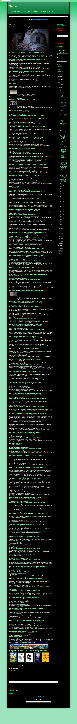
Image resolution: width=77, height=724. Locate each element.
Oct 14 (61, 204)
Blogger (48, 704)
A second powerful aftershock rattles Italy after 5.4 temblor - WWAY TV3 (27, 202)
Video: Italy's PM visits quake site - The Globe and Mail (23, 197)
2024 (59, 69)
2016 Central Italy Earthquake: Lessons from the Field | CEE (24, 65)
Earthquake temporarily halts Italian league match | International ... (26, 301)
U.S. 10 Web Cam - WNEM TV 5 (17, 602)
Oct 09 (61, 213)
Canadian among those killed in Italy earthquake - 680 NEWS (24, 209)
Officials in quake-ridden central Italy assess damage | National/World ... (27, 406)
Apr (59, 236)
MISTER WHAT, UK (61, 44)
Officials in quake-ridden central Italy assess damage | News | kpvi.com (27, 237)
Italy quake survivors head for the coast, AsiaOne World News (25, 432)
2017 (59, 81)
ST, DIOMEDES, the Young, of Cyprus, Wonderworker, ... (63, 180)
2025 (59, 67)
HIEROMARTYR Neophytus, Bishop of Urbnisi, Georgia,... (63, 128)
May (60, 234)
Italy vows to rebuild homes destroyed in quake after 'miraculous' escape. (28, 164)
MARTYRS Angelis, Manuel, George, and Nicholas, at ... (64, 163)
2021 (59, 74)
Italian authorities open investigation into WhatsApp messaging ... (26, 260)
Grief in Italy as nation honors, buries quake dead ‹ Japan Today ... (26, 243)
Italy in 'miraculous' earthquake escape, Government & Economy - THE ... (28, 159)
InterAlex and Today (14, 690)
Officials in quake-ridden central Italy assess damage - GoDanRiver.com (27, 413)
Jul (59, 231)
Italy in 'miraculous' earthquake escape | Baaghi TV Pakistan (24, 279)
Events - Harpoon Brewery (16, 636)
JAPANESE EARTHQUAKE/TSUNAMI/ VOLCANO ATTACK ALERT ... (26, 485)
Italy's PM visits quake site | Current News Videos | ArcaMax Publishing (27, 566)
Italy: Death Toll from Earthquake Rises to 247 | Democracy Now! (26, 324)
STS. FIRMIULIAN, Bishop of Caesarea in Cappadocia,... (63, 156)
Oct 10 (61, 211)
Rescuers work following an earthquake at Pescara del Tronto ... (25, 448)
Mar (60, 238)
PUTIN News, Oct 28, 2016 (63, 103)
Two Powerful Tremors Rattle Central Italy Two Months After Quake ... (27, 153)
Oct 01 (61, 226)
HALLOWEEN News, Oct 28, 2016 (63, 115)
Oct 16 (61, 201)
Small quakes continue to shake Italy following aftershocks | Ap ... (26, 364)
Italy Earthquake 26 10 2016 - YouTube (19, 89)
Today (13, 6)
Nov (60, 85)
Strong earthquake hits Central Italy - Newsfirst (21, 78)
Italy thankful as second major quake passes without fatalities (25, 142)
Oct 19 (61, 196)
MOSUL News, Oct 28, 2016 (63, 124)
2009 (59, 253)
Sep (60, 228)
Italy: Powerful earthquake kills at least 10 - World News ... (24, 336)
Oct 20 (61, 194)
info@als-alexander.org (18, 651)
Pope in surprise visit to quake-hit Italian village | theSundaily (25, 508)
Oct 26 (61, 185)
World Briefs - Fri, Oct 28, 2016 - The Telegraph (21, 387)
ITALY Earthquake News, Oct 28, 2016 (63, 100)
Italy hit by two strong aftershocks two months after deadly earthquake (27, 513)
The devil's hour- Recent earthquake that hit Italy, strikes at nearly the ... (27, 126)
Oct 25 (61, 186)
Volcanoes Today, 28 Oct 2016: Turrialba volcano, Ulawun (24, 348)
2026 (59, 66)
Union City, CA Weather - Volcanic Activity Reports (22, 554)
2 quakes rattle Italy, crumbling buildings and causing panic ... (25, 590)
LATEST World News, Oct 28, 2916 (63, 96)
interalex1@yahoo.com (39, 651)
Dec (60, 84)
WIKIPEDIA (59, 46)
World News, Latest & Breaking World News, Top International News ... (27, 620)
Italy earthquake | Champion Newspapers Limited (22, 148)
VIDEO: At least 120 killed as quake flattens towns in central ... (25, 426)
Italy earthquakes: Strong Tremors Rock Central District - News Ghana (27, 608)
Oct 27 (61, 183)
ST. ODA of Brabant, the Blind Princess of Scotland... (63, 159)
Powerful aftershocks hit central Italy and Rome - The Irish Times (26, 137)
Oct (59, 87)
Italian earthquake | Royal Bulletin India (19, 571)
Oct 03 (61, 222)
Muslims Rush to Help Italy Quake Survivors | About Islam (24, 597)
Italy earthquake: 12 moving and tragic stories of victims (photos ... (26, 132)
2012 (59, 248)
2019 (59, 77)
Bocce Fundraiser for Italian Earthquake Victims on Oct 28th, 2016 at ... (27, 191)
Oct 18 (61, 198)
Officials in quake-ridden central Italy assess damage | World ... (25, 437)
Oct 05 (61, 219)
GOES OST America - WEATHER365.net (19, 519)
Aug (60, 229)
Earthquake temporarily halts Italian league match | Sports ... (24, 267)
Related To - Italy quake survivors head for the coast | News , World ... (27, 121)
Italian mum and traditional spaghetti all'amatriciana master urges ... (26, 559)
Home (31, 672)
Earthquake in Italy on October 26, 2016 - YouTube (22, 99)
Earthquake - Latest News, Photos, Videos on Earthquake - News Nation (27, 502)
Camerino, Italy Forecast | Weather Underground (21, 462)
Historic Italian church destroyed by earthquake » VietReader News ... (27, 531)
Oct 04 (61, 221)
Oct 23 (61, 189)
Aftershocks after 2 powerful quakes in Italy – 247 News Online (25, 584)
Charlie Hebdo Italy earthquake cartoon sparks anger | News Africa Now (27, 615)
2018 (59, 79)
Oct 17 (61, 199)
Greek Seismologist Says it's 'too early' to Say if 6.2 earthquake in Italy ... (28, 274)
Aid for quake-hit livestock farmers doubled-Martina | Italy (24, 536)
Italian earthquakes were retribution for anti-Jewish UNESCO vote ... (26, 71)
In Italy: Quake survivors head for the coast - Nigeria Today (24, 548)
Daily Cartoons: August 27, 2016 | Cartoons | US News (23, 631)
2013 (59, 246)
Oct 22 (61, 191)
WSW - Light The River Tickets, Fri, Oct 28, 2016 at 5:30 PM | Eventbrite (27, 398)
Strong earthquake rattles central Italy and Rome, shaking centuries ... (27, 59)
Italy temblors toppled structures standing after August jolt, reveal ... (26, 255)
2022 (59, 72)
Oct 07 (61, 216)
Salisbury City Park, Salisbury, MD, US (17, 405)
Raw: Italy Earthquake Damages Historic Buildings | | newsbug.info (26, 248)
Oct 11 (61, 209)
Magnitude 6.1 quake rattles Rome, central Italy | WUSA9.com (25, 312)
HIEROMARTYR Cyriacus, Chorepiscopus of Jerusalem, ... (63, 151)
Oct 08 (61, 214)
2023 (59, 71)
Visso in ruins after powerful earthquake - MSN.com (22, 318)
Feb (60, 239)
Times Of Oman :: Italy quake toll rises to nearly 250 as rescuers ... (26, 382)
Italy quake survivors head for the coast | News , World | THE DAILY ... (27, 115)
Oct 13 (61, 206)
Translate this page (13, 574)
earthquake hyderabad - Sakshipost (18, 491)
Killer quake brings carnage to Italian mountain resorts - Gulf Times (26, 175)
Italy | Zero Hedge (13, 226)
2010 (59, 251)
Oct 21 (61, 193)
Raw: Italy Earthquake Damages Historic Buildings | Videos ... (25, 393)
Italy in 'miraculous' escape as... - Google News (21, 377)
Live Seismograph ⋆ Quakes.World (18, 542)
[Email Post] (22, 665)
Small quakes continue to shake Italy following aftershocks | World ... (27, 329)
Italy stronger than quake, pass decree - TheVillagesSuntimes (25, 359)
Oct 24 (61, 188)
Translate (61, 39)
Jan (60, 241)
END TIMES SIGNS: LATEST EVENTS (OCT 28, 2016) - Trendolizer (26, 473)
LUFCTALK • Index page (15, 443)
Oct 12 (61, 208)
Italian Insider (12, 83)
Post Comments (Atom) (19, 674)
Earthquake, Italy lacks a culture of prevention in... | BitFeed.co (25, 578)
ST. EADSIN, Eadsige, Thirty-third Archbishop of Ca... (64, 172)
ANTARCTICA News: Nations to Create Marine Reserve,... (64, 111)
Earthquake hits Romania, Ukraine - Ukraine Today (22, 214)
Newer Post (12, 672)
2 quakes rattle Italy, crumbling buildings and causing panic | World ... (27, 220)
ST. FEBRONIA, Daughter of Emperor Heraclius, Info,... (63, 142)
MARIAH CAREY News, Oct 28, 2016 (63, 118)
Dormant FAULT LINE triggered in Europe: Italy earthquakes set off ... (27, 52)
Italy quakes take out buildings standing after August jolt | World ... (26, 455)
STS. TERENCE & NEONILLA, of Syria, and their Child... (63, 168)
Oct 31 (61, 88)
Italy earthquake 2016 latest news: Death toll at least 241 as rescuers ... (27, 232)
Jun (60, 233)
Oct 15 (61, 203)
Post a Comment (14, 670)
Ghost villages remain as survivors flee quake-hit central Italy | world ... (27, 285)
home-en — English (14, 186)
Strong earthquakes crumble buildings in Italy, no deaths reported (26, 371)
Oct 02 (61, 224)
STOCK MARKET (60, 43)
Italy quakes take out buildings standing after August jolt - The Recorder (27, 170)
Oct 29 (61, 92)
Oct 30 (61, 90)
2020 (59, 76)
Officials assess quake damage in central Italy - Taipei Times (24, 306)
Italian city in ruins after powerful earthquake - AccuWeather (24, 180)
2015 (59, 243)
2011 (59, 250)
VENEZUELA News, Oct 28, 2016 (63, 121)
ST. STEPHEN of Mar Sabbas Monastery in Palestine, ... (63, 137)
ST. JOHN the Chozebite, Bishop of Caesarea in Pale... (63, 132)
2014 (59, 245)
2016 (59, 82)
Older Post (51, 672)
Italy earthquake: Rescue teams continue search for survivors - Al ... (26, 290)
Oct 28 (61, 93)
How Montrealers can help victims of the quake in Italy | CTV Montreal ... (27, 343)
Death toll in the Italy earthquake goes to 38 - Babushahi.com (25, 354)
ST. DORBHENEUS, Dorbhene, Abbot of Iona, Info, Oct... (64, 176)
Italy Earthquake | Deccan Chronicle (18, 110)
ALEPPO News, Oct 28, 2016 (63, 106)
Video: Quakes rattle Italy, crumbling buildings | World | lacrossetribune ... (28, 467)
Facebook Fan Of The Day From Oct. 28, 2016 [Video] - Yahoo (25, 497)
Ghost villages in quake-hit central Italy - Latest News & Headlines (26, 625)
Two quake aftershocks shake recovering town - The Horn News (25, 478)
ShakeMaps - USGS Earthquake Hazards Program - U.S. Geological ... (27, 524)
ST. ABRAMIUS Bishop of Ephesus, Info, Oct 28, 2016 (64, 146)
